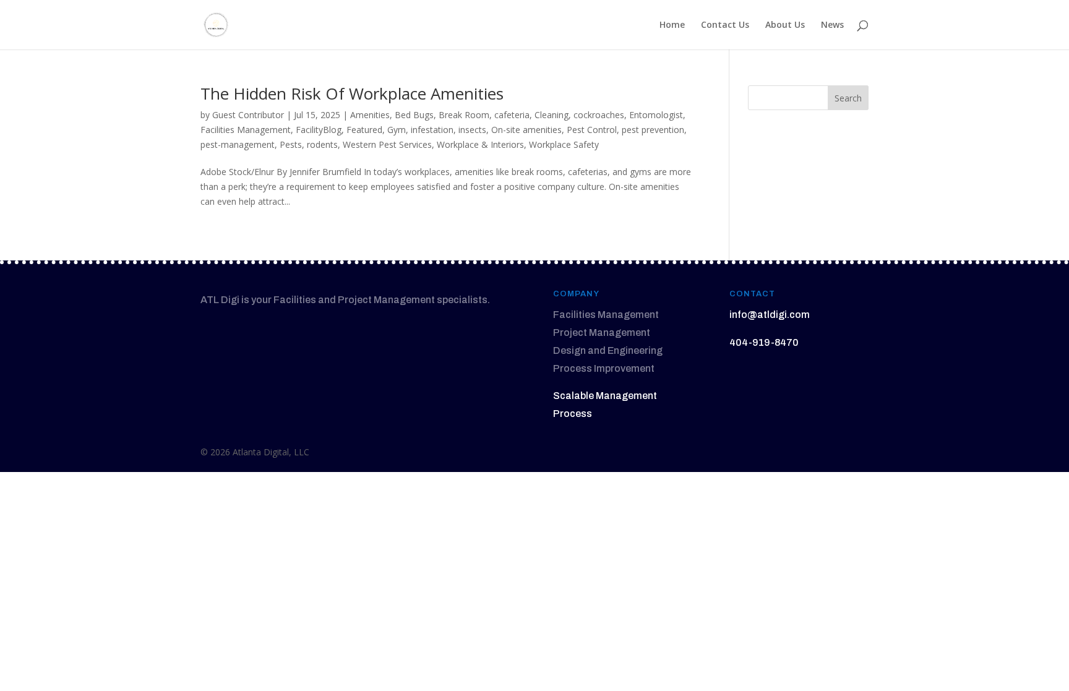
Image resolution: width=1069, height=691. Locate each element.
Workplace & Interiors (480, 144)
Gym (396, 129)
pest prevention (653, 129)
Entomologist (656, 115)
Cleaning (551, 115)
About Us (785, 25)
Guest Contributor (248, 115)
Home (672, 25)
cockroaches (598, 115)
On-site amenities (526, 129)
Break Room (464, 115)
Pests (291, 144)
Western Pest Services (387, 144)
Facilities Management (245, 129)
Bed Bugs (414, 115)
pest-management (237, 144)
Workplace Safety (564, 144)
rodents (322, 144)
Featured (364, 129)
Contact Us (725, 25)
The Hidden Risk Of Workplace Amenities (352, 93)
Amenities (370, 115)
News (832, 25)
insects (472, 129)
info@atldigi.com (769, 314)
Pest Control (592, 129)
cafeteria (512, 115)
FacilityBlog (318, 129)
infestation (432, 129)
